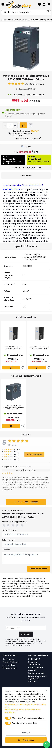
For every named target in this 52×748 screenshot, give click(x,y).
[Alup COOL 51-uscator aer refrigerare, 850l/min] (39, 333)
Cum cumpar (9, 659)
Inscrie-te (26, 634)
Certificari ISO (34, 659)
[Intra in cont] (44, 5)
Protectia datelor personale (35, 668)
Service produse (10, 668)
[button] (4, 525)
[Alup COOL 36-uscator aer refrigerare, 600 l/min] (13, 333)
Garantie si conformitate (34, 663)
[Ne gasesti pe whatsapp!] (46, 744)
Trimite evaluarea (38, 568)
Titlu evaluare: (8, 540)
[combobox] (26, 12)
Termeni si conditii (36, 673)
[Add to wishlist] (31, 125)
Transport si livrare (11, 662)
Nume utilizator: (9, 530)
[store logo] (21, 4)
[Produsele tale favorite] (39, 5)
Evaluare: (6, 550)
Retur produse (9, 665)
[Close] (46, 691)
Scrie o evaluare (37, 84)
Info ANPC (32, 681)
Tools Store (6, 20)
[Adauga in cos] (23, 125)
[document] (26, 716)
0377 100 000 (18, 136)
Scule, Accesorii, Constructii (26, 20)
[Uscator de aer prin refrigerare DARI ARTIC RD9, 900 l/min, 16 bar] (13, 392)
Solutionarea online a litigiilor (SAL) (37, 677)
